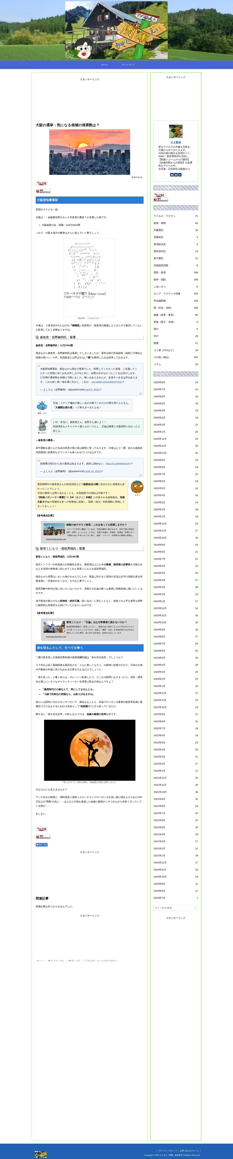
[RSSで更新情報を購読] (179, 174)
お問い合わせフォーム (189, 1151)
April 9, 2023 (92, 389)
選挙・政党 (43, 845)
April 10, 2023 (92, 471)
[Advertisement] (90, 100)
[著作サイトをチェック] (172, 174)
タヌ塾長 (175, 142)
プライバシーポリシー (167, 1151)
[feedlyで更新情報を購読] (176, 174)
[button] (195, 907)
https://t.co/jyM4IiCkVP (118, 463)
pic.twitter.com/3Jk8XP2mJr (107, 382)
